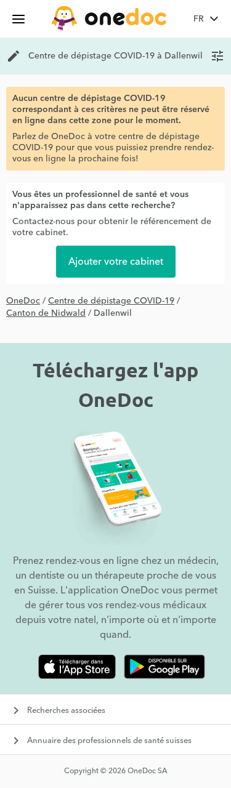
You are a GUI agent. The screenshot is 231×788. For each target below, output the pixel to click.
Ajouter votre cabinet (115, 261)
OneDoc (23, 301)
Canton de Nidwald (46, 313)
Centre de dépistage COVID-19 (111, 301)
